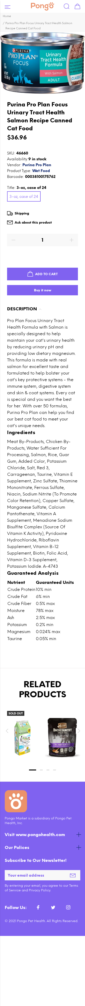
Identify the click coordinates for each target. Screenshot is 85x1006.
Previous (6, 730)
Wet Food (41, 171)
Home (7, 16)
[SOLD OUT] (22, 737)
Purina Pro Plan (36, 165)
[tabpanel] (22, 730)
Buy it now (42, 290)
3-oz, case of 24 (23, 196)
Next (78, 730)
